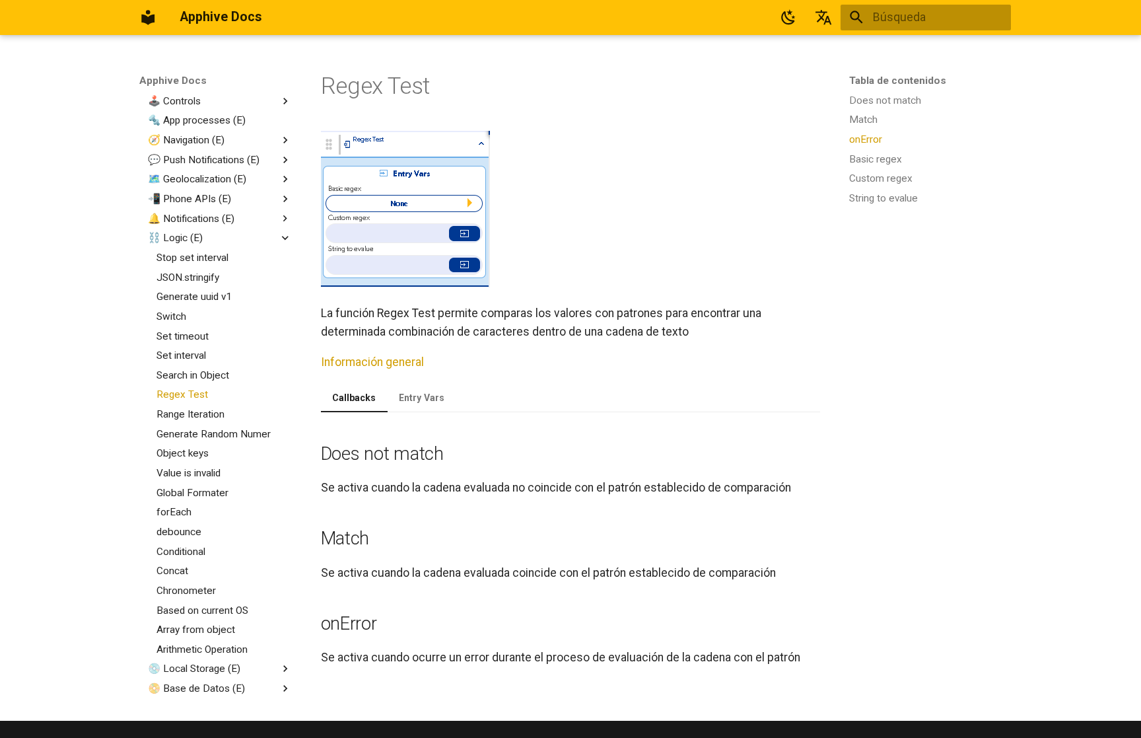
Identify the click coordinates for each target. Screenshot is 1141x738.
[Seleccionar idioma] (823, 17)
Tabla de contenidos (897, 81)
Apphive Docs (173, 81)
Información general (372, 362)
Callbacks (354, 397)
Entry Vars (421, 397)
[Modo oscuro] (788, 17)
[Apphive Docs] (147, 17)
